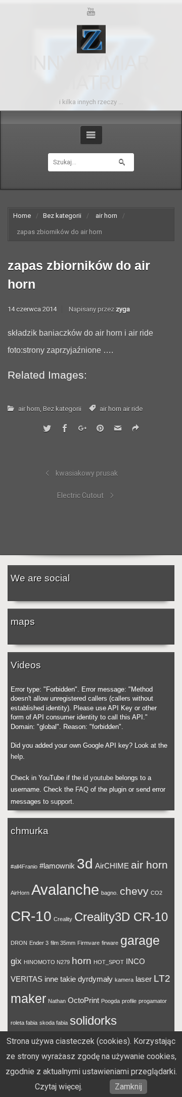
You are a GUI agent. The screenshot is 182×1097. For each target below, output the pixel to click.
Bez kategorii (62, 215)
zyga (123, 309)
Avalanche (65, 889)
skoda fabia (53, 1023)
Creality (63, 919)
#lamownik (57, 866)
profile (129, 1001)
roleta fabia (24, 1023)
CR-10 (31, 916)
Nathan (57, 1001)
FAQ (81, 789)
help (17, 756)
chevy (134, 891)
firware (110, 943)
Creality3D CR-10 (121, 917)
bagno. (109, 893)
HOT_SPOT (109, 962)
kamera (124, 980)
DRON (19, 943)
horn (82, 960)
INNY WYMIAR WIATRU (88, 73)
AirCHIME (112, 866)
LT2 (162, 978)
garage (140, 940)
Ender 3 (39, 943)
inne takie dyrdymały (78, 979)
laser (143, 979)
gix (16, 961)
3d (85, 863)
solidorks (93, 1020)
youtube (101, 778)
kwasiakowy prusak (87, 473)
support (61, 801)
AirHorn (20, 893)
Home (22, 215)
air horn (106, 215)
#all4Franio (24, 866)
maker (28, 998)
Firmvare (88, 943)
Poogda (110, 1001)
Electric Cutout (80, 495)
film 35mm (63, 943)
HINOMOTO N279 (47, 962)
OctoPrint (83, 1000)
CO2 (156, 893)
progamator (153, 1001)
